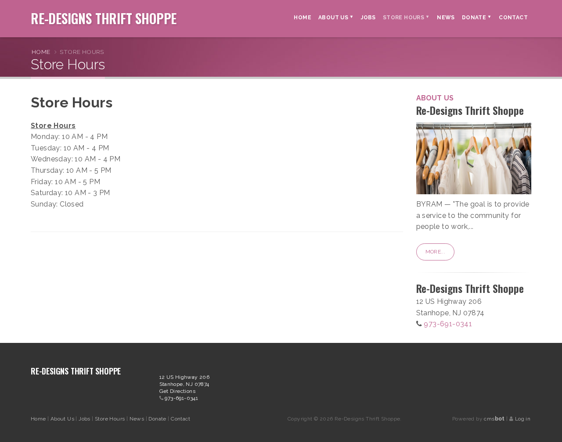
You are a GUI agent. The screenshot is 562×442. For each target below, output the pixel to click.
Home (41, 51)
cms (494, 419)
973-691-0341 (448, 324)
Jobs (85, 419)
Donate (158, 419)
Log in (522, 419)
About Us (63, 419)
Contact (180, 419)
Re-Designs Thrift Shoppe (104, 16)
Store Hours (110, 419)
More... (435, 252)
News (138, 419)
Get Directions (177, 391)
